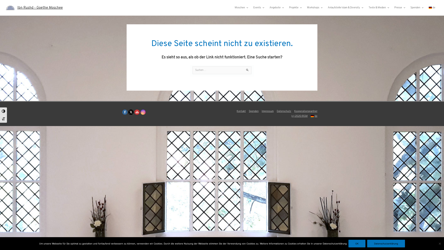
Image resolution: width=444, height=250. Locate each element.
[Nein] (439, 243)
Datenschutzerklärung (386, 243)
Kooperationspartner (305, 111)
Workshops (313, 7)
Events (257, 7)
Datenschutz (284, 111)
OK (356, 243)
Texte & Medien (377, 7)
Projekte (293, 7)
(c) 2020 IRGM (299, 116)
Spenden (415, 7)
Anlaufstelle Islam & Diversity (344, 7)
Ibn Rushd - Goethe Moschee (40, 8)
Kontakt (241, 111)
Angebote (275, 7)
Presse (398, 7)
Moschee (240, 7)
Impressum (268, 111)
